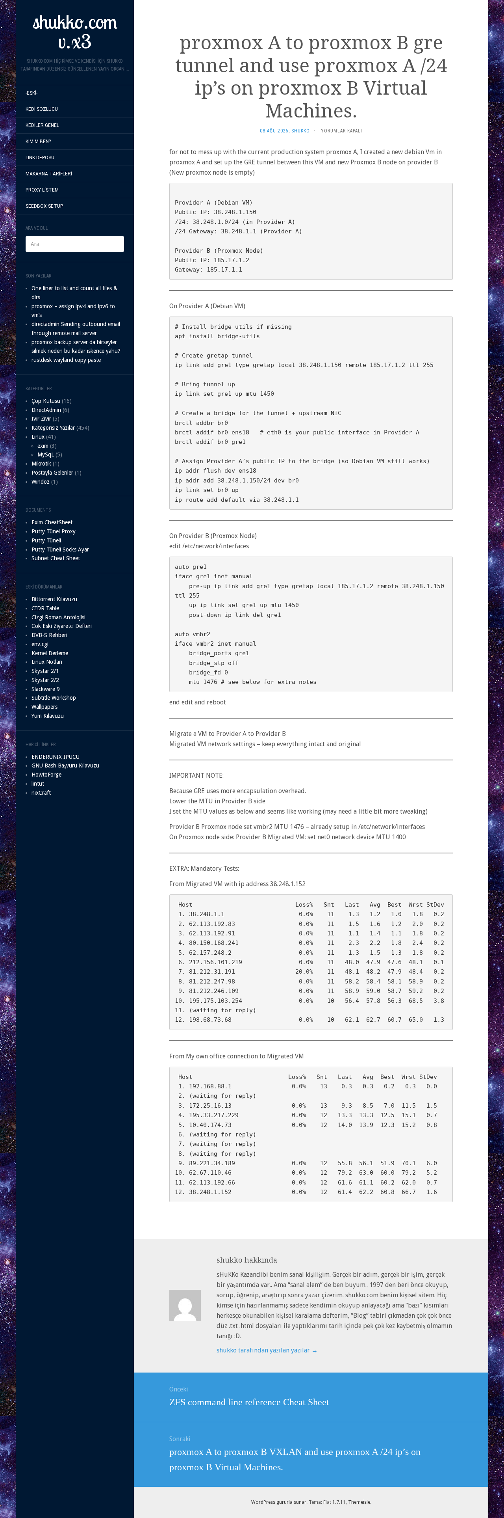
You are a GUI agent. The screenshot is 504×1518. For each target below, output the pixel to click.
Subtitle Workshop (54, 698)
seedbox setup (44, 206)
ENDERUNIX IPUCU (56, 757)
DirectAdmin (46, 410)
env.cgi (40, 644)
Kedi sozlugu (42, 109)
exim (42, 446)
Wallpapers (44, 707)
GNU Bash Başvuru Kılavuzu (65, 765)
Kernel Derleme (50, 653)
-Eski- (31, 93)
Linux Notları (47, 662)
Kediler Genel (42, 125)
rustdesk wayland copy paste (66, 360)
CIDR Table (45, 608)
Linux (38, 437)
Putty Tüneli (46, 540)
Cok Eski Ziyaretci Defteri (62, 626)
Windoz (41, 482)
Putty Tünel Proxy (54, 531)
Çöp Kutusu (46, 401)
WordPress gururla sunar (278, 1502)
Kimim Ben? (38, 141)
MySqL (45, 454)
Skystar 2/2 (45, 680)
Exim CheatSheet (52, 522)
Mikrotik (41, 463)
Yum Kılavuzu (48, 716)
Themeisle (359, 1502)
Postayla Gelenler (52, 472)
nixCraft (41, 793)
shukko (300, 131)
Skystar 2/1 (45, 671)
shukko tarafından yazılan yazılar (267, 1350)
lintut (38, 783)
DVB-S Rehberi (49, 635)
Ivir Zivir (41, 418)
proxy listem (42, 190)
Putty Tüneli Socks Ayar (60, 549)
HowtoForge (46, 774)
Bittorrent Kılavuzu (54, 599)
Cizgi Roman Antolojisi (58, 617)
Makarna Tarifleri (49, 174)
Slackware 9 (46, 689)
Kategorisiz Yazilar (53, 428)
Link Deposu (40, 157)
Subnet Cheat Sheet (56, 558)
